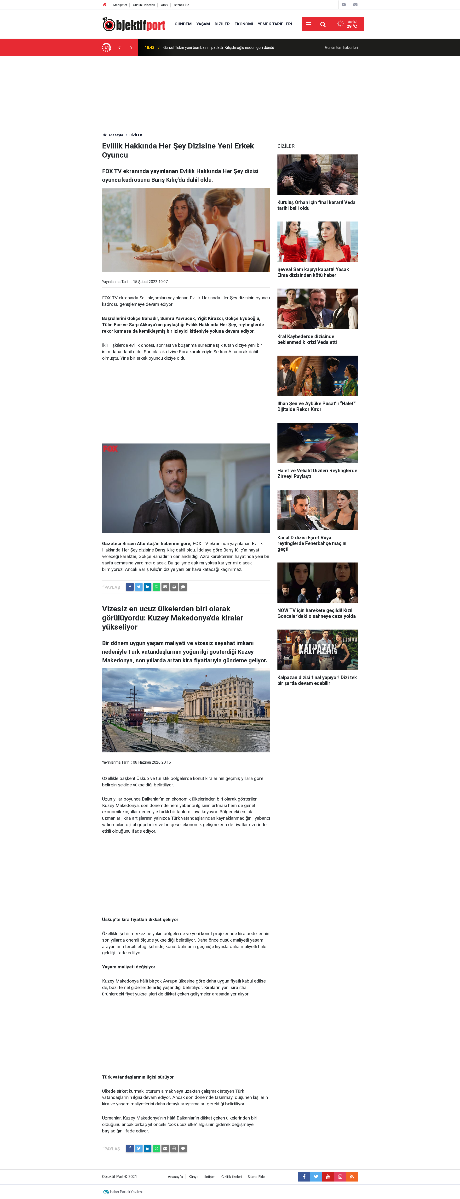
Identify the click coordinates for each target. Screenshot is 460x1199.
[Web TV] (343, 4)
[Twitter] (139, 587)
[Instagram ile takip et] (340, 1177)
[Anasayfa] (104, 5)
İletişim (209, 1177)
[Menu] (309, 24)
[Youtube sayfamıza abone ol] (328, 1177)
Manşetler (120, 5)
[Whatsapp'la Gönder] (156, 587)
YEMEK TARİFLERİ (275, 24)
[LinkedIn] (147, 587)
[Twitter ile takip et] (316, 1177)
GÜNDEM (183, 24)
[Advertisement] (230, 91)
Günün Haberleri (144, 5)
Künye (193, 1177)
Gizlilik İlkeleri (231, 1177)
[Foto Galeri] (355, 4)
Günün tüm (341, 47)
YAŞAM (203, 24)
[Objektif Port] (133, 24)
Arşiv (164, 5)
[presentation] (119, 48)
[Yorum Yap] (183, 587)
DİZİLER (222, 24)
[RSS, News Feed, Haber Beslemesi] (352, 1177)
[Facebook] (130, 587)
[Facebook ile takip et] (304, 1177)
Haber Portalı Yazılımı (126, 1192)
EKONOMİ (244, 24)
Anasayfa (175, 1177)
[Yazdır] (174, 587)
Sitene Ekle (181, 5)
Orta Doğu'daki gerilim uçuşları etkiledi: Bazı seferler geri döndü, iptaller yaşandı (223, 47)
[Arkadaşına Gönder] (165, 587)
